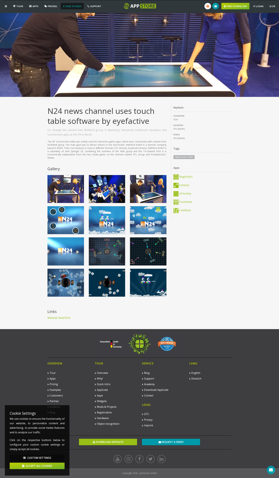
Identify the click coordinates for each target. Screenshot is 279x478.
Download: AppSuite (156, 390)
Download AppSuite (109, 442)
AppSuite (102, 390)
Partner (54, 401)
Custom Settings (39, 458)
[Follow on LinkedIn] (161, 459)
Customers (56, 395)
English (195, 373)
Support (95, 6)
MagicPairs (186, 176)
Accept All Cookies (38, 466)
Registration (104, 412)
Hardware (103, 418)
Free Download (236, 6)
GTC (146, 414)
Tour (19, 6)
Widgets (102, 401)
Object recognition (108, 424)
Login (259, 6)
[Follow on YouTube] (118, 459)
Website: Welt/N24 (58, 318)
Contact (148, 395)
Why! (100, 378)
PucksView (185, 202)
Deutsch (196, 378)
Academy (149, 384)
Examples (55, 390)
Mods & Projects (107, 407)
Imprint (148, 425)
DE (273, 6)
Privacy (148, 419)
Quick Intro (103, 384)
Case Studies (73, 6)
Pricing (52, 6)
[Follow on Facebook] (139, 459)
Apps (35, 6)
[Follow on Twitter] (150, 459)
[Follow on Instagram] (128, 459)
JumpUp (184, 185)
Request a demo (172, 442)
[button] (5, 6)
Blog (147, 373)
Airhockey (185, 193)
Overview (102, 373)
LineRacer (185, 210)
